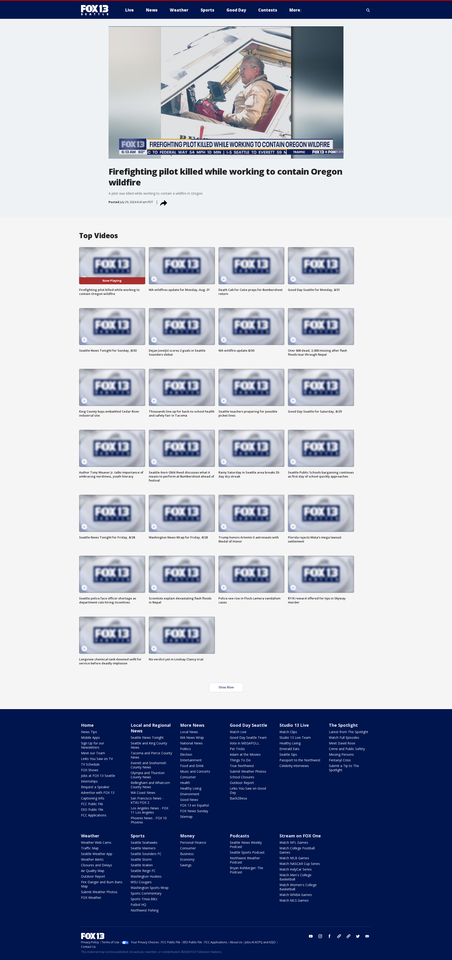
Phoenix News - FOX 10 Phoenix (149, 820)
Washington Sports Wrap (150, 887)
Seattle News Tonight (147, 737)
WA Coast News (143, 792)
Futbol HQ (138, 904)
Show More (226, 687)
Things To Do (240, 760)
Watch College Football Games (297, 850)
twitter (358, 936)
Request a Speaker (95, 787)
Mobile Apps (90, 737)
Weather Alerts (92, 859)
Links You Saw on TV (97, 758)
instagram (320, 936)
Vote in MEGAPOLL (244, 743)
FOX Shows (89, 770)
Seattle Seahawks (144, 842)
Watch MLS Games (294, 900)
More (294, 10)
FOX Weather (91, 897)
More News (192, 725)
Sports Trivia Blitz (144, 899)
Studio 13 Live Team (295, 737)
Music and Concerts (195, 771)
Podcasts (239, 836)
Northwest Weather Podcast (245, 860)
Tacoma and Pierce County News (151, 755)
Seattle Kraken (142, 865)
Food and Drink (192, 765)
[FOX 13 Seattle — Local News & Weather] (96, 10)
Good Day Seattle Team (248, 737)
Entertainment (191, 760)
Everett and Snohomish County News (148, 765)
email (367, 936)
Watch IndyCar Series (295, 869)
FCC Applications (93, 815)
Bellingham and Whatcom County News (150, 784)
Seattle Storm (141, 859)
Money (187, 836)
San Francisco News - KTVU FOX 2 (147, 800)
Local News (189, 732)
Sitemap (186, 816)
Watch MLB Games (294, 858)
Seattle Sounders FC (146, 854)
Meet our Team (93, 753)
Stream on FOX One (300, 836)
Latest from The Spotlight (348, 732)
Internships (89, 781)
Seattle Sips (288, 754)
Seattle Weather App (96, 854)
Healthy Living (190, 788)
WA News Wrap (192, 737)
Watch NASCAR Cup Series (299, 863)
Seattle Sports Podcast (247, 852)
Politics (185, 749)
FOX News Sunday (194, 811)
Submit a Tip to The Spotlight (344, 767)
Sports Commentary (146, 893)
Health (185, 782)
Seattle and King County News (149, 745)
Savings (186, 865)
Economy (187, 859)
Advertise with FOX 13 (97, 792)
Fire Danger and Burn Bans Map (101, 884)
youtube (311, 936)
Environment (189, 794)
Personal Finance (193, 842)
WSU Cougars (141, 882)
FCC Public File (92, 804)
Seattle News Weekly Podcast (246, 844)
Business (187, 854)
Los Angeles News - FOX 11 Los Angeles (149, 810)
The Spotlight (343, 725)
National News (191, 743)
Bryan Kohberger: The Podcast (246, 870)
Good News (189, 799)
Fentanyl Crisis (340, 760)
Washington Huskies (146, 876)
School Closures (242, 777)
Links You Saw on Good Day (248, 790)
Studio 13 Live (294, 725)
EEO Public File (92, 809)
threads (348, 936)
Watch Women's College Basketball (298, 887)
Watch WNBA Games (295, 894)
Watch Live (238, 732)
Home (87, 725)
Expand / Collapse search (368, 10)
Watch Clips (288, 732)
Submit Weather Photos (248, 771)
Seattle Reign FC (143, 870)
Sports (138, 836)
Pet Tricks (237, 749)
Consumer (188, 777)
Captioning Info (92, 798)
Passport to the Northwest (299, 760)
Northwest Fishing (144, 910)
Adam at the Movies (245, 754)
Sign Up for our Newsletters (92, 745)
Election (186, 754)
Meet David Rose (342, 743)
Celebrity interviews (294, 765)
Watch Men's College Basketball (295, 877)
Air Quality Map (92, 870)
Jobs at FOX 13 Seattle (98, 775)
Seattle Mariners (143, 848)
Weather (90, 836)
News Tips (89, 732)
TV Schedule (90, 764)
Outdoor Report (242, 782)
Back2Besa (238, 798)
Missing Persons (341, 754)
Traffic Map (90, 848)
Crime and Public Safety (347, 749)
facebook (329, 936)
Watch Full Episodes (344, 737)
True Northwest (242, 765)
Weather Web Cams (96, 842)
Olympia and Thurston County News (148, 775)
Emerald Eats (289, 749)
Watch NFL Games (293, 842)
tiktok (339, 936)
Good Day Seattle (248, 725)
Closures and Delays (96, 865)
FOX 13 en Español (194, 805)
